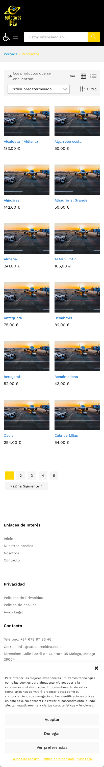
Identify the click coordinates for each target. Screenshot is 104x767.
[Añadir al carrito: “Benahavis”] (65, 309)
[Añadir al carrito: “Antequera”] (14, 309)
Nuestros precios (18, 546)
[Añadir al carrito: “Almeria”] (14, 250)
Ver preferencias (52, 747)
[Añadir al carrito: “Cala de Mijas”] (65, 427)
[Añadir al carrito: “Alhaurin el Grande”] (65, 192)
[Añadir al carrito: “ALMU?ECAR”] (65, 250)
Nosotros (11, 553)
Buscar (94, 37)
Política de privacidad (58, 759)
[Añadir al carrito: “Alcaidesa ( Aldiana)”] (14, 133)
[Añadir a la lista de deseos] (37, 133)
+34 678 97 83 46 (35, 639)
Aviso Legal (84, 759)
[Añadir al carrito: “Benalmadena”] (65, 368)
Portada (10, 54)
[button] (6, 37)
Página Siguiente (25, 486)
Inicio (8, 539)
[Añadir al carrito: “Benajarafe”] (14, 368)
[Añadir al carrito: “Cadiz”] (14, 427)
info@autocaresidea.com (39, 647)
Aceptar (52, 719)
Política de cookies (25, 759)
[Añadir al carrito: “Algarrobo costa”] (65, 133)
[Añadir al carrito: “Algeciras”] (14, 192)
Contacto (12, 560)
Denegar (52, 733)
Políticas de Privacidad (23, 598)
